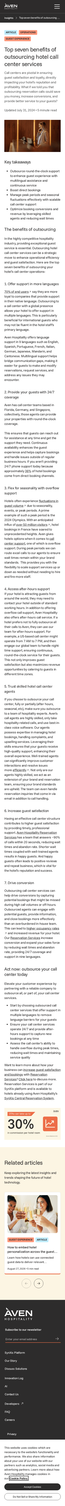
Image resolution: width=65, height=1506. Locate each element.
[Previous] (26, 1283)
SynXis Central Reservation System (29, 1098)
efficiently (21, 770)
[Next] (38, 1283)
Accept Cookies (32, 1486)
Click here (25, 1079)
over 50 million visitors (33, 524)
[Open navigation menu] (56, 6)
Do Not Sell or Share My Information (32, 1496)
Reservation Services (25, 938)
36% (28, 471)
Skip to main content (13, 2)
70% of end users (17, 292)
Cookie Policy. (19, 1478)
